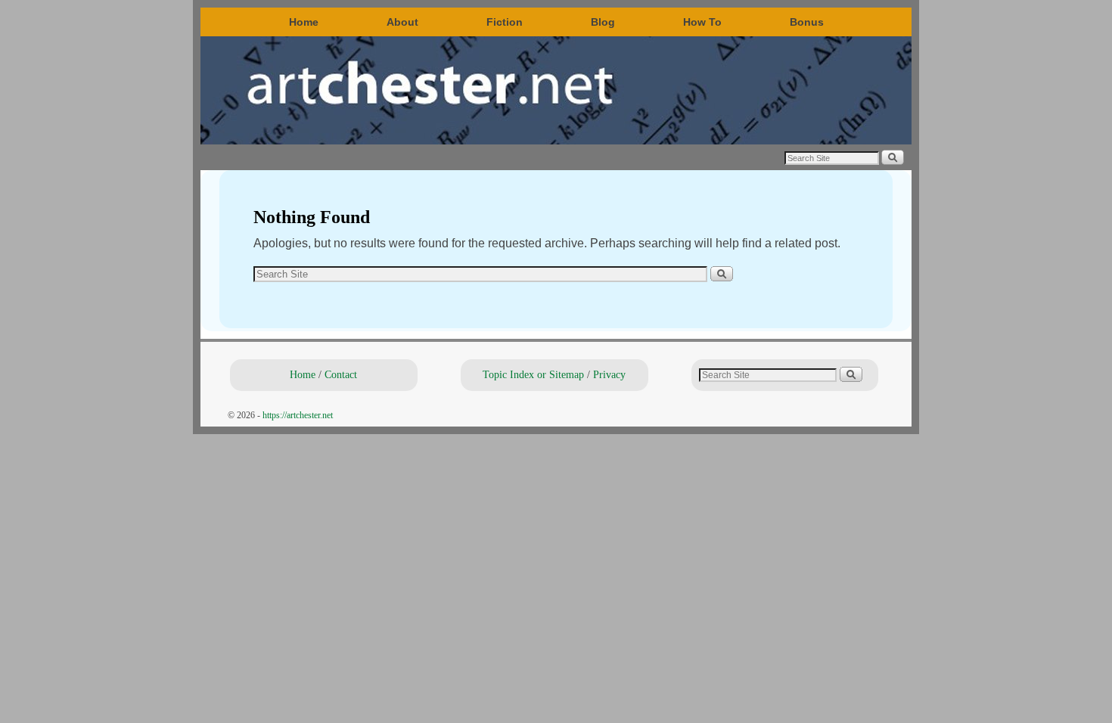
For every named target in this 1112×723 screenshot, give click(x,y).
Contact (341, 374)
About (402, 22)
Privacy (609, 374)
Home (303, 22)
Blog (603, 22)
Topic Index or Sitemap (533, 374)
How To (702, 22)
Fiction (504, 22)
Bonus (807, 22)
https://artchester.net (297, 415)
